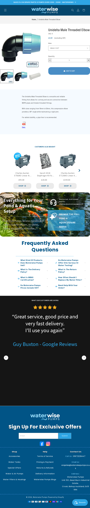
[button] (5, 10)
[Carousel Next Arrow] (79, 170)
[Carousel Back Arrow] (6, 358)
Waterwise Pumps (40, 497)
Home (34, 19)
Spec (23, 127)
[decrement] (49, 60)
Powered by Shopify (56, 497)
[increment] (88, 60)
